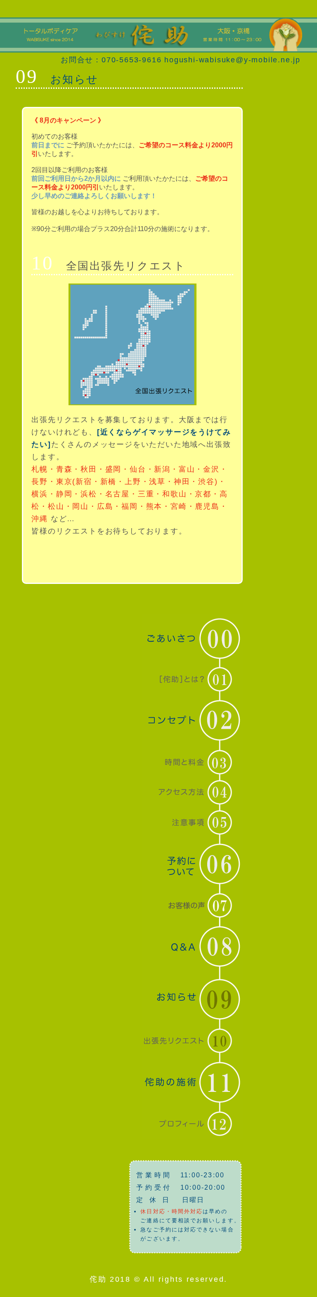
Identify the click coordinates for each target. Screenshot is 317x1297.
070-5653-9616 (131, 60)
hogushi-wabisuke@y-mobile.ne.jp (232, 60)
